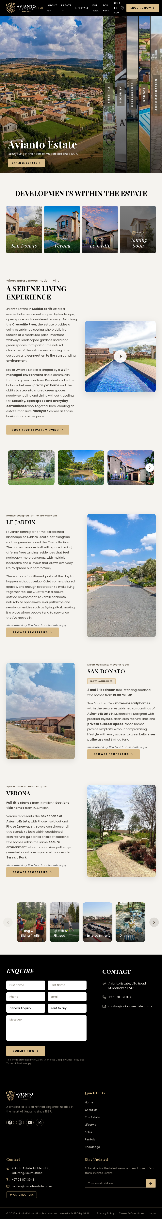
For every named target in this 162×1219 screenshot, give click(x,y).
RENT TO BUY (117, 8)
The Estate (92, 1117)
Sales (88, 1132)
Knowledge (92, 1147)
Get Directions (23, 1194)
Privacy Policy (71, 1059)
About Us (91, 1110)
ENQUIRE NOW (140, 7)
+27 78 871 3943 (23, 1180)
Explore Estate (24, 163)
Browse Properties (30, 632)
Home (89, 1102)
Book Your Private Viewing (35, 430)
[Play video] (120, 356)
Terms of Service (15, 1063)
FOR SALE (95, 8)
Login (152, 1213)
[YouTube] (30, 1122)
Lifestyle (90, 1125)
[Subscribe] (150, 1183)
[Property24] (39, 1122)
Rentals (90, 1139)
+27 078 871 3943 (120, 997)
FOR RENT (106, 8)
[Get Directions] (122, 8)
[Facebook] (10, 1122)
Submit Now (24, 1051)
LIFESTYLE (82, 8)
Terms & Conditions (131, 1213)
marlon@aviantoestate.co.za (130, 1006)
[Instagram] (20, 1122)
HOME (39, 8)
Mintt (86, 1213)
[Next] (149, 467)
